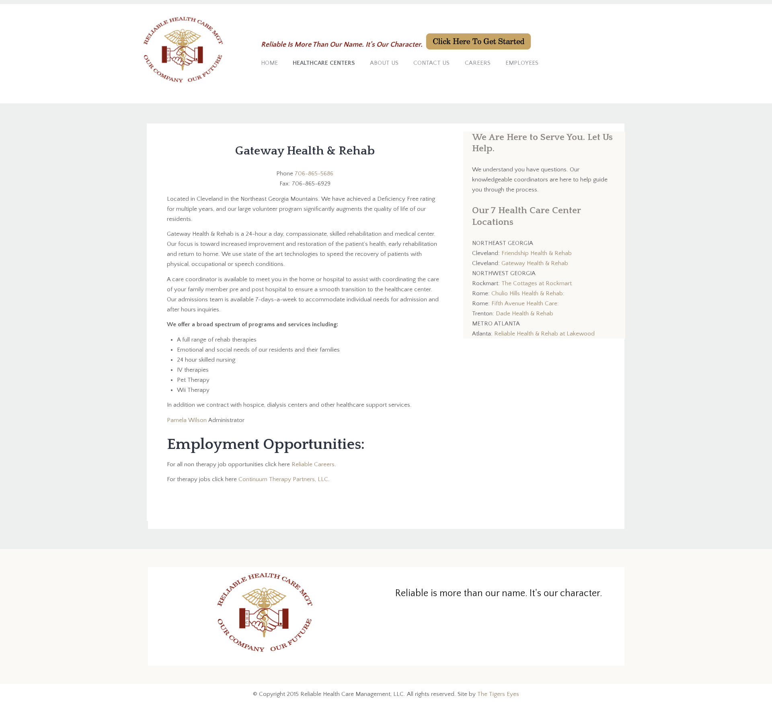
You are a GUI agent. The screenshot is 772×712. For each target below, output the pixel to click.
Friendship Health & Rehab (536, 253)
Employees (521, 63)
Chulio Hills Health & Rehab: (528, 293)
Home (269, 63)
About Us (384, 63)
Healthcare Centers (324, 63)
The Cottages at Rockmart (536, 283)
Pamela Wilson (187, 420)
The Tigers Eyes (498, 694)
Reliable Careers (313, 464)
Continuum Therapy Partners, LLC (283, 479)
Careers (478, 63)
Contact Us (431, 63)
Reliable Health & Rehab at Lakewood (544, 333)
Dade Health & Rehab (524, 313)
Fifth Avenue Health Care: (525, 303)
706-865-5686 (314, 173)
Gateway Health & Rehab (534, 263)
